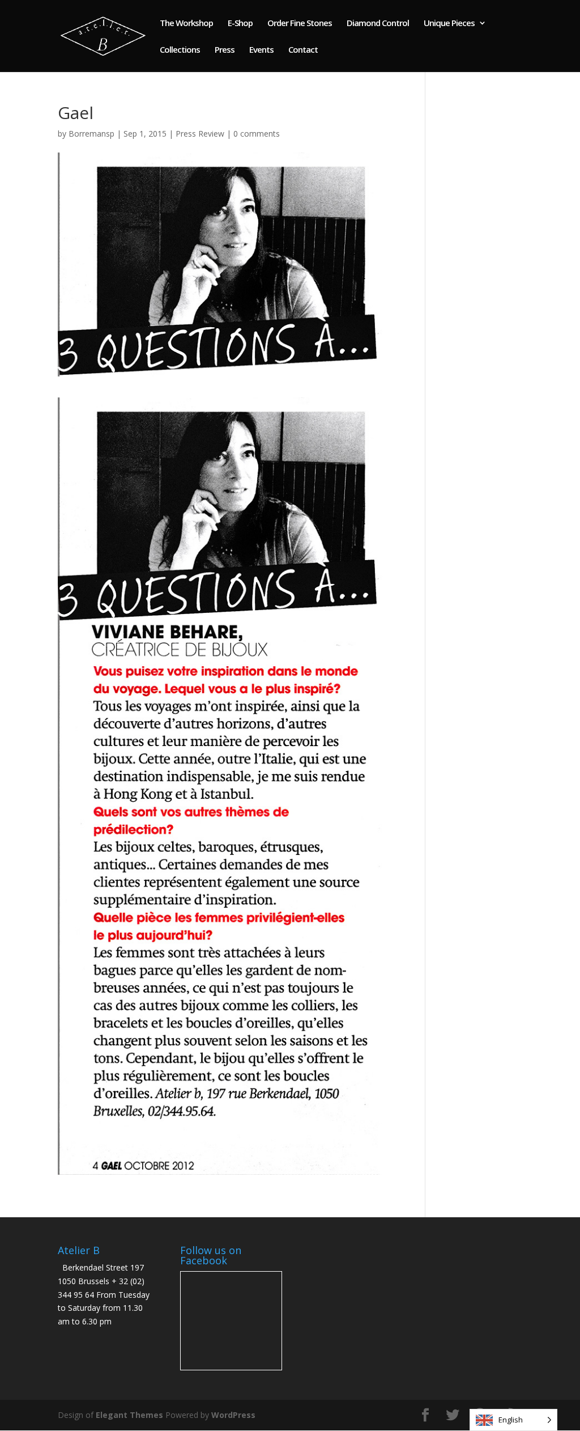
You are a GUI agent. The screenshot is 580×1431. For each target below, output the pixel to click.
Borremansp (91, 133)
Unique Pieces (449, 23)
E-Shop (240, 23)
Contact (303, 50)
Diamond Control (378, 23)
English (510, 1420)
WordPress (233, 1414)
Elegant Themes (129, 1414)
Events (261, 50)
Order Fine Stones (299, 23)
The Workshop (186, 23)
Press (224, 50)
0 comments (256, 133)
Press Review (200, 133)
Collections (180, 50)
